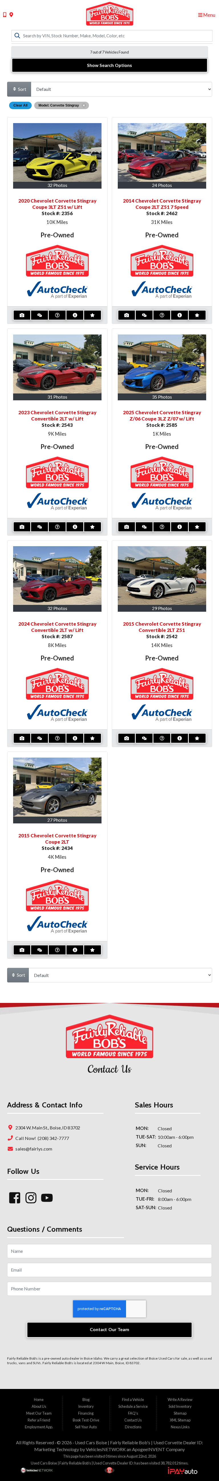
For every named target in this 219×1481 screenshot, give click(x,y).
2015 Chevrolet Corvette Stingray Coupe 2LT (57, 839)
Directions (133, 1427)
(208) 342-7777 (53, 1138)
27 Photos (57, 820)
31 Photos (57, 396)
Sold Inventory (180, 1406)
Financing (86, 1413)
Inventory (86, 1406)
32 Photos (57, 185)
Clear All (20, 105)
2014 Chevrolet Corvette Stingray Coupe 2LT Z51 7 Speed (162, 204)
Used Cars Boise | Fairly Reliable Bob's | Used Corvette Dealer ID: (139, 1442)
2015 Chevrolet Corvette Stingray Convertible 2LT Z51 (162, 627)
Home (39, 1399)
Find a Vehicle (133, 1399)
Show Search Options (109, 65)
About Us (39, 1406)
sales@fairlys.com (33, 1148)
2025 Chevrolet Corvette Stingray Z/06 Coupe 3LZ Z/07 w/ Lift (162, 415)
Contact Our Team (109, 1329)
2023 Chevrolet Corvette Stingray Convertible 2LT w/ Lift (57, 415)
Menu (208, 15)
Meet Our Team (39, 1413)
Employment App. (39, 1427)
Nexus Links (180, 1427)
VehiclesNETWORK (106, 1449)
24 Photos (162, 185)
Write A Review (180, 1399)
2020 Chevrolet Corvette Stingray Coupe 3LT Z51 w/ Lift (57, 204)
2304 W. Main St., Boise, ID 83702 (47, 1128)
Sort (21, 89)
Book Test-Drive (86, 1420)
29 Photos (162, 608)
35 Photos (162, 396)
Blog (86, 1399)
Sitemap (180, 1413)
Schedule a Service (133, 1406)
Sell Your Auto (86, 1427)
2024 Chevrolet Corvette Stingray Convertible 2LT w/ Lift (57, 627)
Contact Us (133, 1420)
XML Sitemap (180, 1420)
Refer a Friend (39, 1420)
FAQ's (133, 1413)
